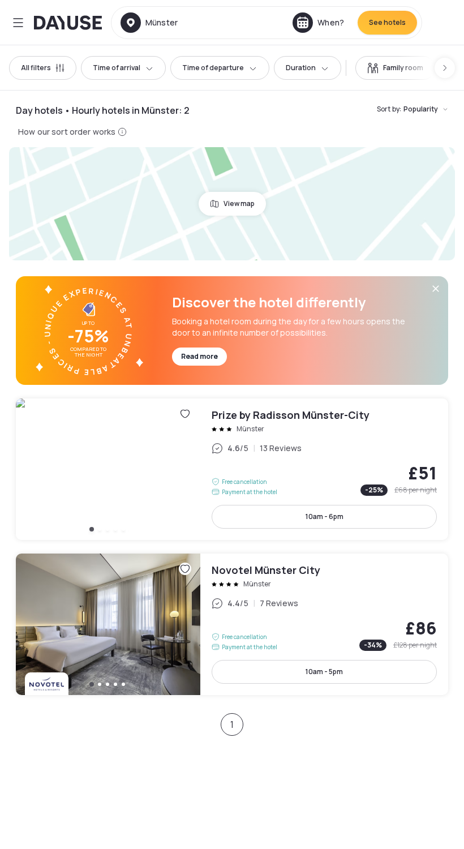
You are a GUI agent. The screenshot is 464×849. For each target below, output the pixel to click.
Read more (199, 356)
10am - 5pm (324, 671)
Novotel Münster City (232, 624)
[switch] (395, 68)
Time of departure (213, 67)
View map (239, 203)
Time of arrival (116, 67)
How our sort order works (66, 131)
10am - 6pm (324, 516)
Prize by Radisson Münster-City (232, 469)
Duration (301, 67)
